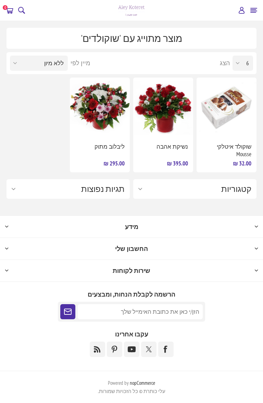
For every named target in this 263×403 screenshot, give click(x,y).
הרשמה (67, 311)
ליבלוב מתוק (110, 146)
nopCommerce (142, 383)
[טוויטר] (148, 349)
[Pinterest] (114, 349)
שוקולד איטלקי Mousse (234, 150)
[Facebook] (166, 349)
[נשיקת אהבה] (163, 108)
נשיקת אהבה (172, 146)
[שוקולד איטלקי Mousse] (226, 108)
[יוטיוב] (131, 349)
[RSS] (97, 349)
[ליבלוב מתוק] (100, 108)
